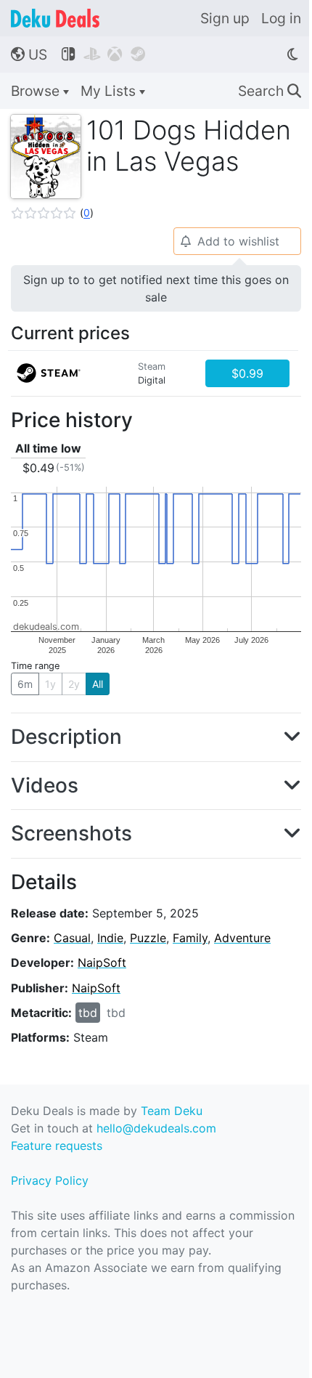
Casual (72, 938)
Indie (110, 938)
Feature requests (56, 1145)
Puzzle (148, 938)
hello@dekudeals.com (156, 1128)
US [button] (29, 54)
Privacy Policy (50, 1180)
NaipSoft (102, 962)
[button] (52, 213)
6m (25, 684)
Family (190, 938)
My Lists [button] (110, 91)
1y (50, 684)
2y (74, 684)
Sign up (225, 18)
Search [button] (269, 91)
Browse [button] (37, 91)
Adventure (242, 938)
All (97, 684)
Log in (281, 18)
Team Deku (171, 1110)
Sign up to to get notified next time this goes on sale (156, 288)
